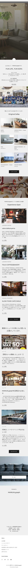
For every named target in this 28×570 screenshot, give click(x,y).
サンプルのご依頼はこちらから (14, 191)
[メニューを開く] (1, 5)
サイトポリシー (5, 545)
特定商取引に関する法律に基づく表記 (9, 547)
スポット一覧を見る (14, 319)
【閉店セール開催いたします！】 (13, 354)
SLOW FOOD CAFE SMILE (11, 301)
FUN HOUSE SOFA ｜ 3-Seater (6, 164)
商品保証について (5, 549)
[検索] (24, 5)
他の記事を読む (14, 451)
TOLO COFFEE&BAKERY (11, 265)
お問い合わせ (4, 551)
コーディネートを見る (8, 53)
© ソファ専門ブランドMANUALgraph (14, 565)
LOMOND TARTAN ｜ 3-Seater (20, 130)
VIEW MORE (14, 171)
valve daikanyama (8, 228)
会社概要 (3, 541)
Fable (2, 146)
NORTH (2, 130)
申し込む (14, 477)
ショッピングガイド (6, 543)
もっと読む (4, 240)
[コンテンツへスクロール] (14, 59)
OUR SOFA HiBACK (18, 164)
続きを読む (14, 84)
